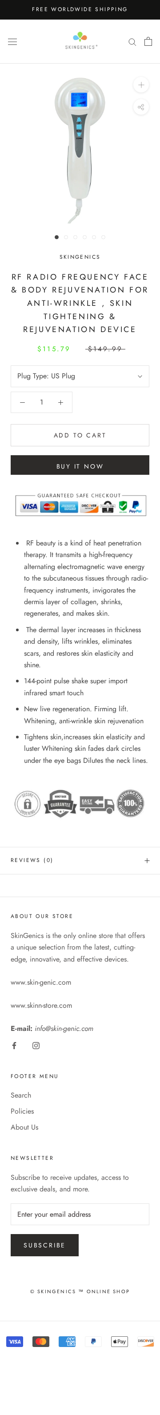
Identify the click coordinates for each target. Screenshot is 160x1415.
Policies (22, 1111)
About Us (24, 1127)
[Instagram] (36, 1045)
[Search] (132, 41)
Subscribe (45, 1245)
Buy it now (80, 466)
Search (21, 1095)
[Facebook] (14, 1045)
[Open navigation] (12, 41)
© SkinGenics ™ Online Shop (80, 1291)
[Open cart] (148, 41)
